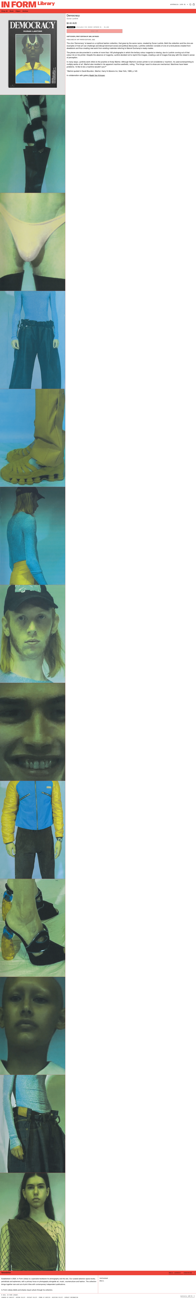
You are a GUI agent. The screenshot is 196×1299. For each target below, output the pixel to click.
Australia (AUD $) (178, 4)
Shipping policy (57, 1297)
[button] (190, 4)
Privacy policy (32, 1297)
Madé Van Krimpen (97, 75)
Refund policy (20, 1297)
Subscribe (188, 1273)
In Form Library (12, 1295)
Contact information (71, 1297)
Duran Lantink (72, 18)
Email (101, 1281)
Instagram (103, 1278)
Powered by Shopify (7, 1297)
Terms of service (44, 1297)
